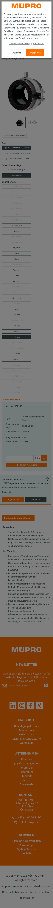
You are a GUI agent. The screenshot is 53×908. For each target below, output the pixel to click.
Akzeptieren (35, 52)
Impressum (38, 43)
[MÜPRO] (26, 5)
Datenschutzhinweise (19, 43)
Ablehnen (17, 52)
